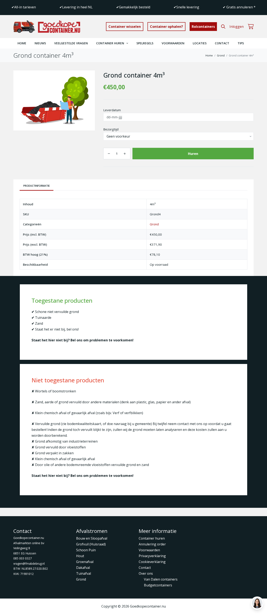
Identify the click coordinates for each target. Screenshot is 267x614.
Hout (80, 556)
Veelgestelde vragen (71, 43)
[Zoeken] (223, 26)
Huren (193, 153)
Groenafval (84, 561)
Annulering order (152, 544)
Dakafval (83, 567)
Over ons (146, 573)
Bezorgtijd (110, 129)
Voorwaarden (173, 43)
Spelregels (144, 43)
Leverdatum (112, 110)
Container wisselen (124, 26)
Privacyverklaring (152, 556)
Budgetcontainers (158, 585)
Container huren (110, 43)
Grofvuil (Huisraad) (91, 544)
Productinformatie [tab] (36, 186)
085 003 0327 (22, 558)
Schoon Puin (86, 550)
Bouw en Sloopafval (91, 538)
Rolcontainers (203, 26)
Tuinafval (83, 573)
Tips (241, 43)
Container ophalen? (166, 26)
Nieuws (40, 43)
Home (22, 43)
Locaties (200, 43)
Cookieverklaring (152, 561)
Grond (154, 224)
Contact (222, 43)
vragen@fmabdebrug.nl (29, 563)
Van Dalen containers (161, 579)
